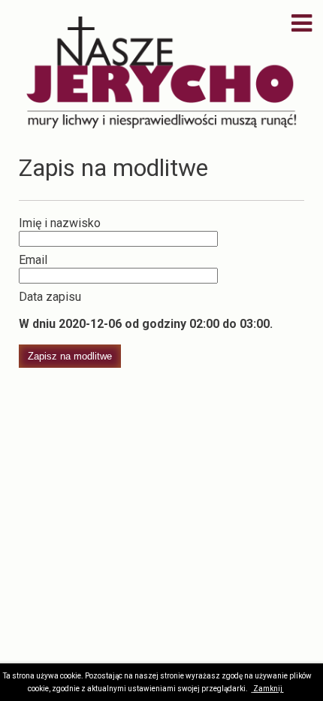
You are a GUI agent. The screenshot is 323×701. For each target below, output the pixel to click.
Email (33, 260)
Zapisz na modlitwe (70, 356)
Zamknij (268, 688)
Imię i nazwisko (60, 223)
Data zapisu (50, 297)
